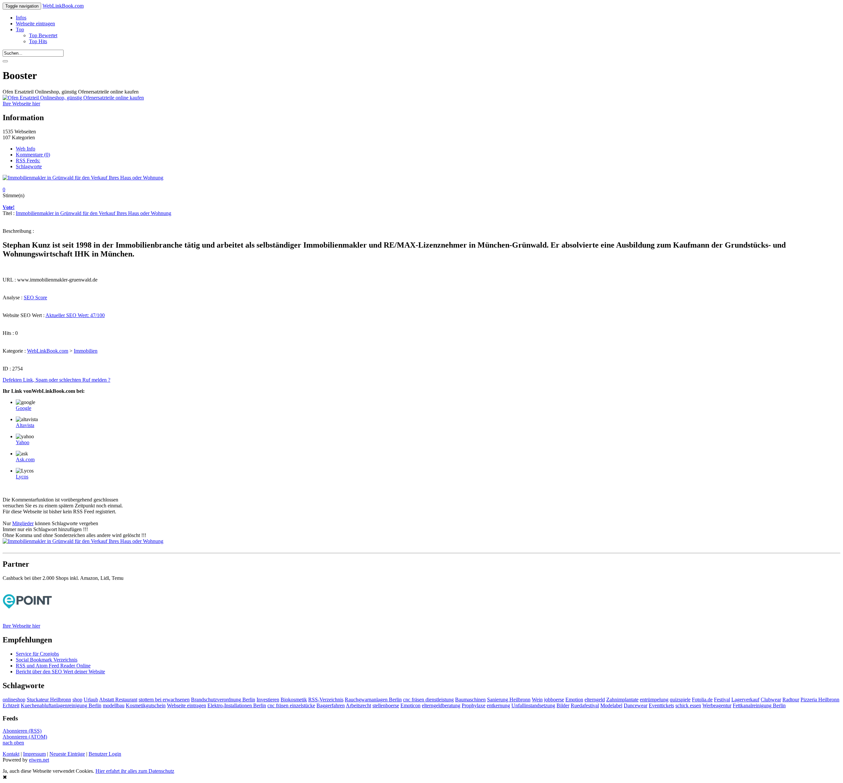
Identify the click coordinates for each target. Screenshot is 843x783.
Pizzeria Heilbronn (820, 699)
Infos (21, 17)
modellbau (113, 705)
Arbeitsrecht (358, 705)
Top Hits (38, 41)
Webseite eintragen (35, 23)
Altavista (25, 425)
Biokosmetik (294, 699)
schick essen (688, 705)
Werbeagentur (716, 705)
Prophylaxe (473, 705)
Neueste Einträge (67, 754)
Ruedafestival (585, 705)
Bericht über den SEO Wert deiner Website (60, 671)
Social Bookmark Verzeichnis (46, 659)
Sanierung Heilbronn (508, 699)
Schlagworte (29, 166)
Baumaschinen (470, 699)
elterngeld (595, 699)
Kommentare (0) (33, 154)
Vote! (8, 207)
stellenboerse (385, 705)
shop (77, 699)
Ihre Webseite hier (21, 103)
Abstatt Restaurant (118, 699)
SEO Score (35, 297)
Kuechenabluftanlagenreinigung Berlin (61, 705)
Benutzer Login (105, 754)
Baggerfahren (330, 705)
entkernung (498, 705)
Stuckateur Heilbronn (49, 699)
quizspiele (680, 699)
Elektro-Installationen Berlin (236, 705)
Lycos (22, 476)
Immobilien (85, 351)
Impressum (34, 754)
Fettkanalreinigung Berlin (759, 705)
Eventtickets (661, 705)
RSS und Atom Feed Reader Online (53, 665)
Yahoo (22, 442)
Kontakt (11, 754)
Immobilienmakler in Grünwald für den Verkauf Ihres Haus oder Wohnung (93, 213)
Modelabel (611, 705)
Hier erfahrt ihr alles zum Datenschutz (134, 771)
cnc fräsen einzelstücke (291, 705)
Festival (722, 699)
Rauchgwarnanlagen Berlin (373, 699)
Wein (537, 699)
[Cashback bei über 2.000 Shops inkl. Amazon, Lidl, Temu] (27, 620)
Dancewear (635, 705)
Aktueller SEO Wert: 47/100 (75, 315)
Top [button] (20, 29)
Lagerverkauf (745, 699)
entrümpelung (654, 699)
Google (23, 408)
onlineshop (14, 699)
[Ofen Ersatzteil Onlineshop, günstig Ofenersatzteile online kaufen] (73, 97)
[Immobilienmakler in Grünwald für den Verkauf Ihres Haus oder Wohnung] (83, 177)
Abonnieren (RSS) (22, 731)
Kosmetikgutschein (146, 705)
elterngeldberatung (441, 705)
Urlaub (91, 699)
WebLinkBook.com (63, 6)
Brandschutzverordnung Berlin (223, 699)
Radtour (790, 699)
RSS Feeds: (28, 160)
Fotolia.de (702, 699)
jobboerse (554, 699)
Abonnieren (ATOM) (25, 737)
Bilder (563, 705)
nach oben (13, 742)
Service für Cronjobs (37, 654)
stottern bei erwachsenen (164, 699)
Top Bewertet (43, 35)
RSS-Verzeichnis (325, 699)
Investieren (268, 699)
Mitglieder (23, 523)
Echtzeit (11, 705)
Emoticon (410, 705)
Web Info (25, 148)
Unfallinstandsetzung (533, 705)
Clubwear (771, 699)
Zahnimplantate (622, 699)
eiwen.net (39, 760)
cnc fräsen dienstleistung (428, 699)
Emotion (574, 699)
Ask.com (25, 459)
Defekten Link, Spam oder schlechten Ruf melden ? (56, 380)
